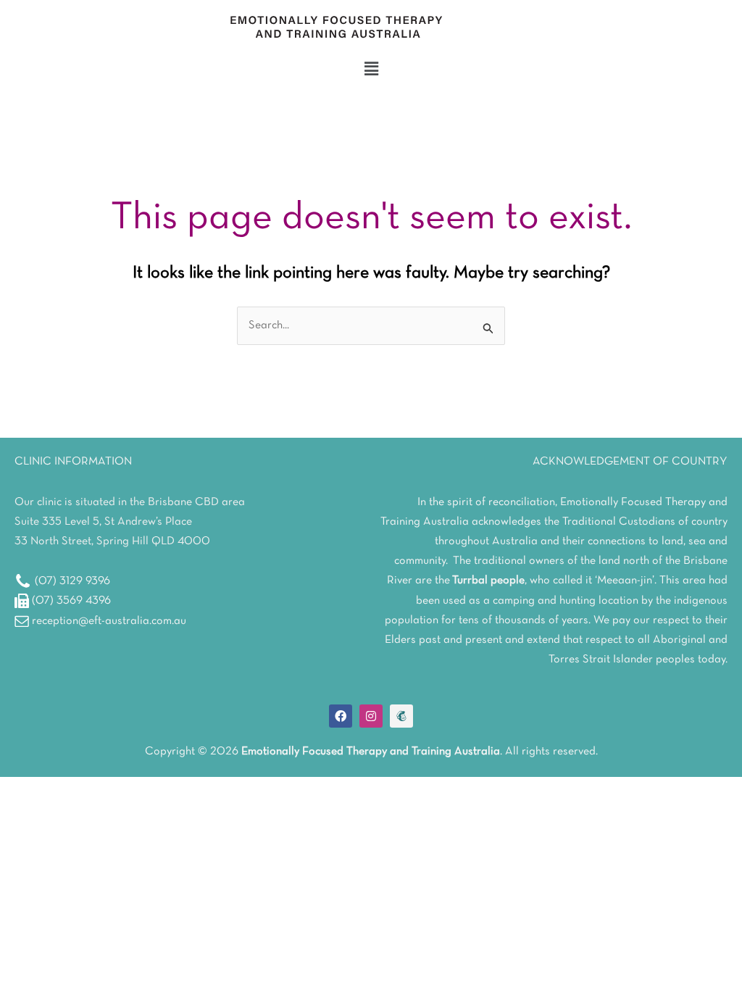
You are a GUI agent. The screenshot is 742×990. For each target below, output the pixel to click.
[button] (371, 69)
